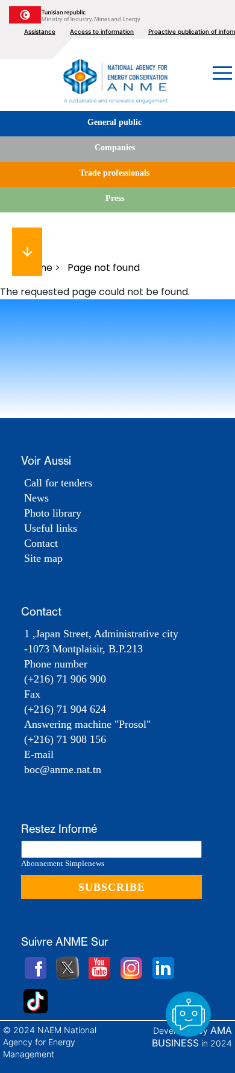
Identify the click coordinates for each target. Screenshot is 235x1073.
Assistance (39, 31)
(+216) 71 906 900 (65, 679)
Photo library (52, 513)
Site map (43, 558)
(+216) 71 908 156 (65, 739)
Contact (41, 543)
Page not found (103, 268)
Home (38, 268)
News (36, 498)
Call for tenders (58, 483)
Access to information (102, 31)
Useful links (50, 528)
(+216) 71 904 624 (65, 709)
